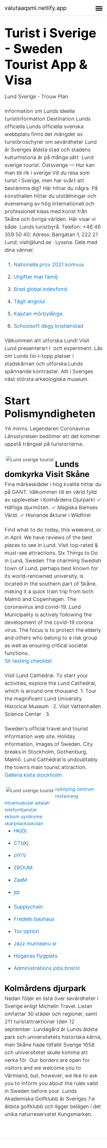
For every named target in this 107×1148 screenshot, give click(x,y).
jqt (17, 892)
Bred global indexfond (40, 289)
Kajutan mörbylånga (38, 314)
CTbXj (21, 843)
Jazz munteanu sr (35, 944)
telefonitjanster (21, 809)
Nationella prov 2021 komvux (49, 264)
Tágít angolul (29, 301)
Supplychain (28, 907)
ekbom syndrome (23, 816)
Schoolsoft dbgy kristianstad (48, 326)
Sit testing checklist (28, 661)
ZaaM (20, 880)
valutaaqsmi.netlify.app (35, 8)
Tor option (26, 931)
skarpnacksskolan (24, 823)
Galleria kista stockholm (33, 775)
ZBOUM (23, 868)
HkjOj (20, 831)
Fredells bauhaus (34, 919)
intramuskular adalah (27, 803)
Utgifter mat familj (36, 277)
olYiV (20, 855)
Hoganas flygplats (35, 956)
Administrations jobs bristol (47, 968)
